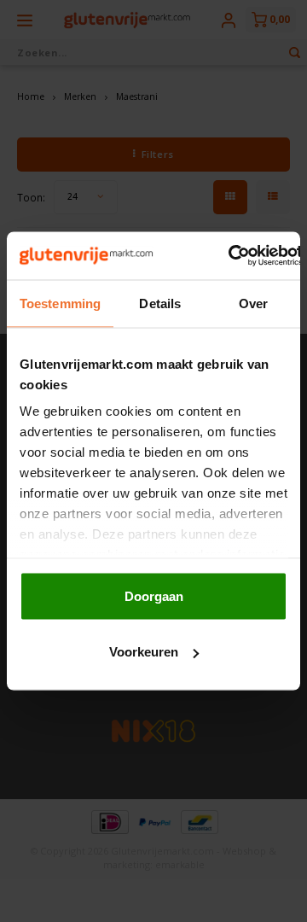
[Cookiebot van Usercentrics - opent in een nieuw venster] (229, 256)
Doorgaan (154, 595)
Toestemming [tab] (60, 302)
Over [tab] (253, 302)
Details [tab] (160, 302)
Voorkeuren (143, 652)
